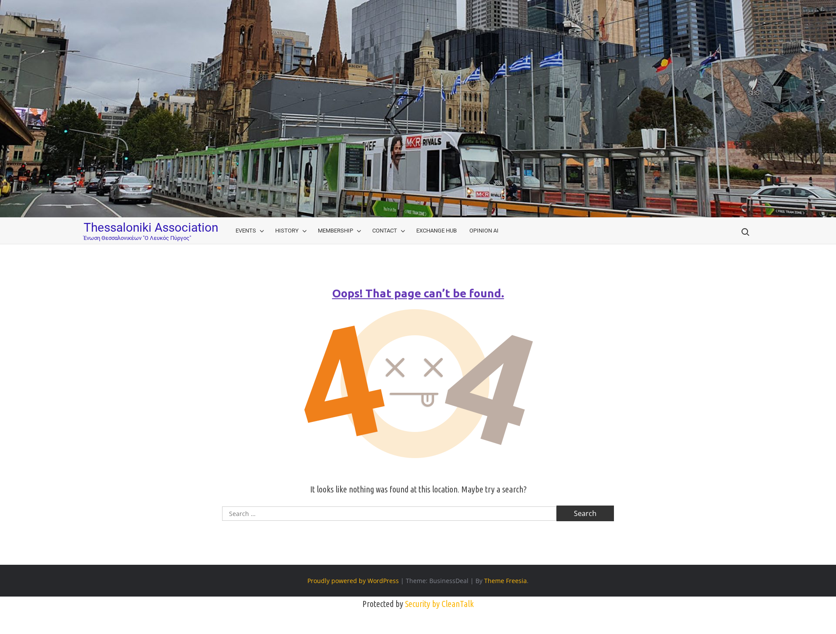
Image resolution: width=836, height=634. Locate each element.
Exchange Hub (436, 230)
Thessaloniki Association (151, 227)
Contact (384, 230)
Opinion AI (484, 230)
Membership (335, 230)
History (287, 230)
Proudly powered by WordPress (353, 581)
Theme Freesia (505, 581)
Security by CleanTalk (439, 604)
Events (246, 230)
